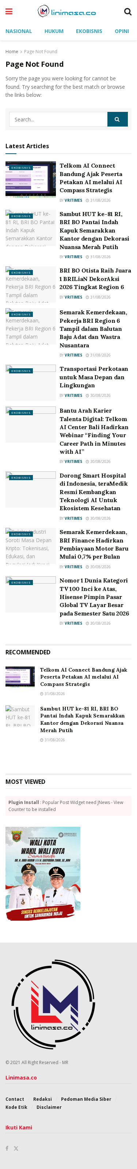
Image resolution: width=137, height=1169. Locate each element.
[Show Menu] (8, 11)
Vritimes (73, 200)
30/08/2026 (100, 395)
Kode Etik (16, 1107)
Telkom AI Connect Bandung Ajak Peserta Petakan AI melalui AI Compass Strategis (83, 676)
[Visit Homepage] (68, 11)
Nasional (18, 31)
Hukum (54, 31)
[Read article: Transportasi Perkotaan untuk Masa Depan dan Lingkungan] (30, 383)
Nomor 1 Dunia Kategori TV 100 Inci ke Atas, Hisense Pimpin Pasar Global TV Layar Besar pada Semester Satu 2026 (94, 597)
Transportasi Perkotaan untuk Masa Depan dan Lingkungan (94, 377)
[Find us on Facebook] (6, 1148)
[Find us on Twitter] (16, 1148)
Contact (14, 1099)
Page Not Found (40, 51)
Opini (122, 31)
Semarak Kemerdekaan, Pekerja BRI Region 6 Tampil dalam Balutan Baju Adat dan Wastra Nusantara (93, 328)
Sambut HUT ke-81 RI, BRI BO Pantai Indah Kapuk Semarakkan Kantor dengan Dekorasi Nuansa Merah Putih (94, 230)
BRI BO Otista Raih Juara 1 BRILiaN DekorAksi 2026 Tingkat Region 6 (95, 279)
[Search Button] (128, 11)
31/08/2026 (100, 200)
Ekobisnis (89, 31)
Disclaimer (49, 1107)
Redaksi (42, 1099)
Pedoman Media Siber (86, 1099)
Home (11, 51)
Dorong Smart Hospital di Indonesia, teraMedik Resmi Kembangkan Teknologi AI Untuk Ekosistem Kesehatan (94, 492)
